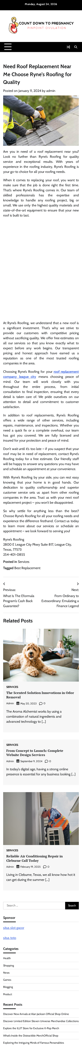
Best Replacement (27, 568)
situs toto (9, 938)
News (6, 972)
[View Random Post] (68, 47)
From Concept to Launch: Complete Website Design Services (34, 752)
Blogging (8, 986)
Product (7, 994)
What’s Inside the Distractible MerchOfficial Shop (30, 1035)
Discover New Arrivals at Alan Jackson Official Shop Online (36, 1014)
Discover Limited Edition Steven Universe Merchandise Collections (41, 1021)
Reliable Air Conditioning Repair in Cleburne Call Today (34, 858)
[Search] (76, 47)
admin (50, 91)
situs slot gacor (13, 928)
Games (7, 979)
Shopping (8, 965)
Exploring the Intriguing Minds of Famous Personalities (33, 1042)
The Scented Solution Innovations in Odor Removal (40, 694)
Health (7, 958)
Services (23, 562)
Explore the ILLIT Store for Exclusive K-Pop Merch (31, 1028)
